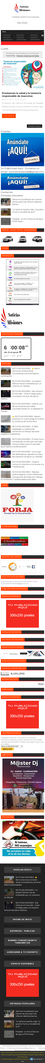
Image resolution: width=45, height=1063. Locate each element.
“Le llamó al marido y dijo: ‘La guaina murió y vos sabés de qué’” (28, 1024)
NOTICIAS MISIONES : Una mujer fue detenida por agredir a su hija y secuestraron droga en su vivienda (27, 454)
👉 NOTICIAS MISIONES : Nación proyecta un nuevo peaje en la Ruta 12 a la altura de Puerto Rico (28, 418)
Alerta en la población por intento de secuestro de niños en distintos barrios (27, 201)
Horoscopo (35, 304)
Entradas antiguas (34, 126)
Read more (8, 116)
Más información (37, 1059)
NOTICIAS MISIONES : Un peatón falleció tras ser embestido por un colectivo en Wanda (26, 383)
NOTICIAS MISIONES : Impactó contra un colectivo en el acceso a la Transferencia (28, 464)
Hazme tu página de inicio (14, 926)
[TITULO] (22, 166)
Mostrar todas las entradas (28, 56)
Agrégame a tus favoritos (14, 959)
